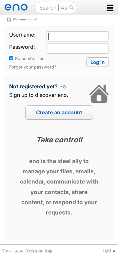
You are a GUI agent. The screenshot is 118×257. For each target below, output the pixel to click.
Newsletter (34, 250)
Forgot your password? (32, 67)
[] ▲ (109, 250)
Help (48, 250)
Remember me (30, 58)
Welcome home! (24, 19)
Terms (18, 250)
